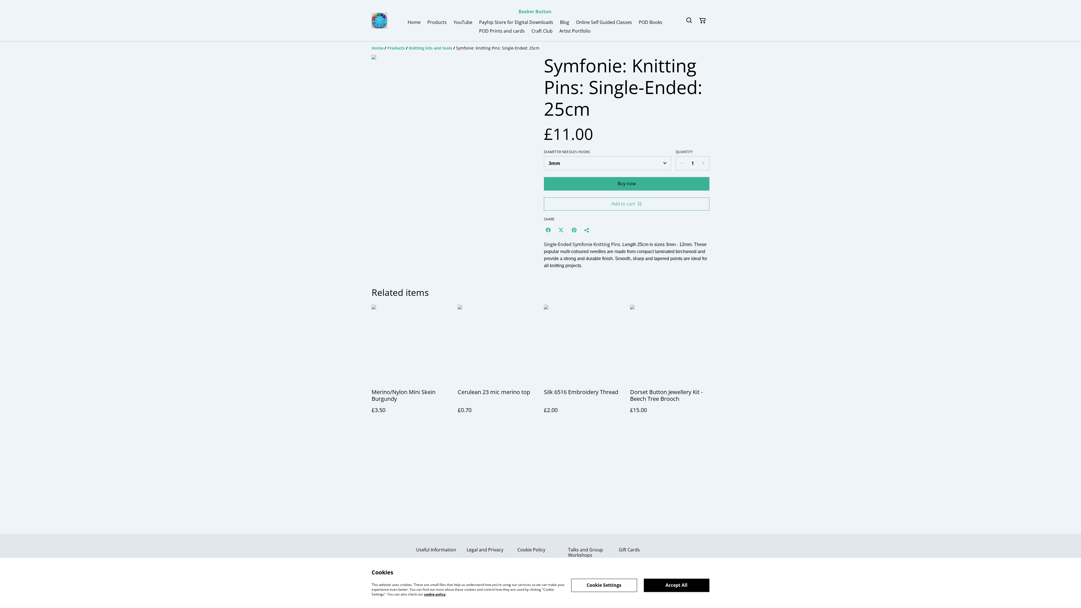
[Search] (689, 20)
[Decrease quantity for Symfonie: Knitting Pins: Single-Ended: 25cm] (681, 163)
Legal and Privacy (485, 550)
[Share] (587, 230)
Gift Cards (629, 550)
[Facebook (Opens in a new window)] (548, 230)
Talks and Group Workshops (585, 552)
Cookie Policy (531, 550)
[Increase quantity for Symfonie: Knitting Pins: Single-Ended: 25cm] (703, 163)
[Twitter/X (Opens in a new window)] (561, 230)
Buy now (627, 183)
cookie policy (435, 594)
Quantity (684, 152)
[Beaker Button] (379, 20)
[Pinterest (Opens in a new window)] (574, 230)
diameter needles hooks (567, 152)
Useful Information (436, 550)
